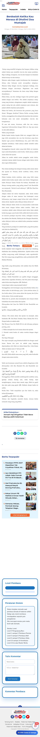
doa (37, 288)
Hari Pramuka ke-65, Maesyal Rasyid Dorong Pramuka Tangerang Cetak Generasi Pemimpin (13, 485)
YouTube (21, 719)
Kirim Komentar (12, 679)
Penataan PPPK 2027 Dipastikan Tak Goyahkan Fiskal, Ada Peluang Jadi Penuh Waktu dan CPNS (14, 465)
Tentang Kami (9, 722)
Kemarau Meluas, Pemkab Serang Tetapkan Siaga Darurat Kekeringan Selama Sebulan (13, 506)
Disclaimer (8, 724)
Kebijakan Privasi (18, 724)
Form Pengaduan (27, 726)
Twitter (25, 719)
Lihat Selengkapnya (19, 515)
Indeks (23, 9)
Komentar (21, 438)
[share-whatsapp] (21, 433)
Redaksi (17, 722)
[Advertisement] (20, 543)
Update (28, 246)
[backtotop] (20, 707)
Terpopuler (13, 9)
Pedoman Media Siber (28, 722)
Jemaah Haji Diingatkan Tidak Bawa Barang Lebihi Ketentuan (18, 416)
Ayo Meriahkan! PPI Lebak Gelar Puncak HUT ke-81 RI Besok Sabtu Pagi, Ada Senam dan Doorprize (14, 475)
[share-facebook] (14, 433)
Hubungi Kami (30, 724)
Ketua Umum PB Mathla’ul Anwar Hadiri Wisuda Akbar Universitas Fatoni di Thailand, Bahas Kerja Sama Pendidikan (14, 495)
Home (4, 9)
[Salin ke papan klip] (25, 433)
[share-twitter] (18, 433)
